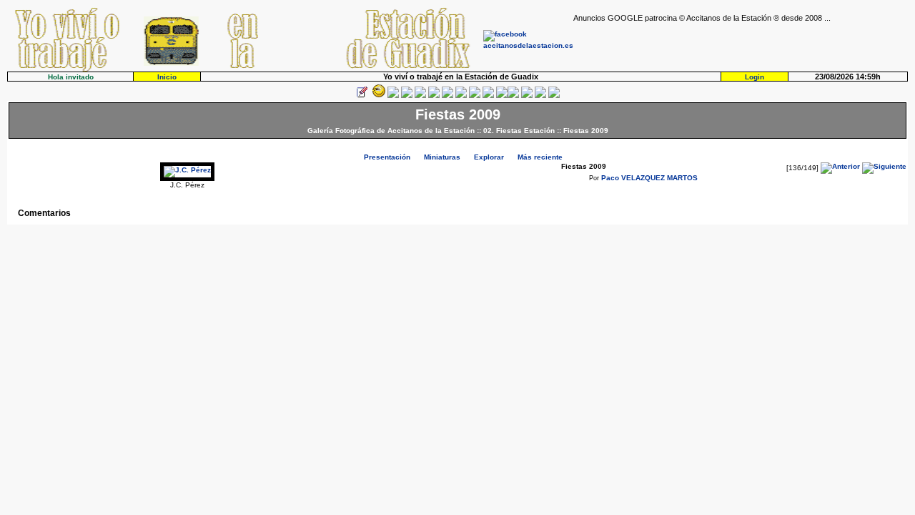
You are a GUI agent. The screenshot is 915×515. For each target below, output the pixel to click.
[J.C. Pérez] (187, 170)
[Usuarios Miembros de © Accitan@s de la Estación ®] (488, 95)
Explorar (489, 157)
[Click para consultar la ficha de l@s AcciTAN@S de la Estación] (406, 95)
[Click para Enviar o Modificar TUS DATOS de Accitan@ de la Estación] (361, 95)
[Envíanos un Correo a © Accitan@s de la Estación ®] (527, 95)
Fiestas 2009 (585, 130)
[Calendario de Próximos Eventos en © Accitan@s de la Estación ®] (474, 95)
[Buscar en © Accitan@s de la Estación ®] (461, 95)
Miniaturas (442, 157)
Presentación (387, 157)
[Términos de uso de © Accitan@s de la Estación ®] (540, 95)
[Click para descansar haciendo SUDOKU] (434, 95)
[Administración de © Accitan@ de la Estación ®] (554, 95)
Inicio (167, 77)
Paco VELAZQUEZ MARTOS (649, 178)
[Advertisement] (740, 43)
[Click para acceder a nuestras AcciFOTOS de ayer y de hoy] (377, 95)
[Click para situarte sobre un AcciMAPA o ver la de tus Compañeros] (420, 95)
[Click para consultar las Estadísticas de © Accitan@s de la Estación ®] (447, 95)
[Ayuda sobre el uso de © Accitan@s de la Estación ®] (502, 95)
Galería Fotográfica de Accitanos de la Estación (391, 130)
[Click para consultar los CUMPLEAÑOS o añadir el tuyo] (393, 95)
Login (754, 77)
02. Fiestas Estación (519, 130)
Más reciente (540, 157)
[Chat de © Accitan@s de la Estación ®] (513, 95)
